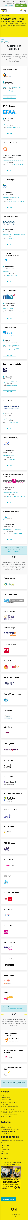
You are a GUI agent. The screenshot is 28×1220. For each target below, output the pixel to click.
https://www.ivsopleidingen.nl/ (11, 197)
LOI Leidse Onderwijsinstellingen (11, 254)
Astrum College (9, 578)
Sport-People (8, 401)
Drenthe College (10, 644)
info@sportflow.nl (11, 459)
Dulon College (9, 661)
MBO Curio (8, 727)
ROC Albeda (8, 760)
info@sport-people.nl (12, 422)
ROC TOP (7, 876)
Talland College (9, 959)
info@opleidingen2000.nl (13, 349)
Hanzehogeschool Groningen (10, 1035)
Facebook (6, 1145)
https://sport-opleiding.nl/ (9, 382)
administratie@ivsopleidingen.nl (15, 201)
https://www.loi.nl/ (8, 271)
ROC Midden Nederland (12, 810)
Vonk (6, 992)
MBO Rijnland (9, 744)
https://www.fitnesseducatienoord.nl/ (13, 161)
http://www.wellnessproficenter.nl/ (12, 529)
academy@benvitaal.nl (13, 91)
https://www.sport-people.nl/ (10, 419)
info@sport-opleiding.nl (13, 385)
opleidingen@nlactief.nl (14, 551)
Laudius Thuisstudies (10, 216)
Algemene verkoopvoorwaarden (10, 1129)
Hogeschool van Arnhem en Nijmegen (14, 1051)
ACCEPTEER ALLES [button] (21, 5)
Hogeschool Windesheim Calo (13, 1068)
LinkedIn (5, 1147)
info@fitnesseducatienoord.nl (15, 164)
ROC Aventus (8, 777)
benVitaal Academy (10, 69)
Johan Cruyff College (11, 677)
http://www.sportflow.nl (9, 455)
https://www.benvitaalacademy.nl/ (12, 87)
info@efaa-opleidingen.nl (13, 127)
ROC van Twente (10, 909)
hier (21, 570)
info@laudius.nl (11, 238)
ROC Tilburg (8, 860)
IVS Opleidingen (9, 180)
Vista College (9, 975)
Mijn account (4, 1126)
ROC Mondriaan (9, 826)
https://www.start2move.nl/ (10, 492)
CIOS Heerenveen (10, 595)
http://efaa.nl (6, 124)
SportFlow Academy (10, 438)
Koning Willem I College (12, 694)
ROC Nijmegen (9, 843)
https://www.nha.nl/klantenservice (16, 312)
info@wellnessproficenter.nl (14, 533)
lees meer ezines (8, 1199)
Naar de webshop (6, 1127)
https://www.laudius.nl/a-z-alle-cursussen (14, 234)
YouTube (5, 1153)
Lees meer (9, 97)
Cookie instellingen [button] (8, 5)
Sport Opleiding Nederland (12, 364)
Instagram (6, 1149)
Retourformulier (5, 1133)
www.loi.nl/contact (12, 275)
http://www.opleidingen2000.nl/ (11, 345)
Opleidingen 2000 (9, 327)
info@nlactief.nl (9, 1104)
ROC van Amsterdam (11, 893)
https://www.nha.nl (8, 308)
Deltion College (9, 628)
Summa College (9, 942)
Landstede (8, 711)
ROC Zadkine (8, 926)
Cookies (15, 1216)
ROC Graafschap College (13, 793)
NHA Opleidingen (9, 290)
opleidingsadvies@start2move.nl (16, 496)
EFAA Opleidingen (9, 106)
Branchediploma (5, 41)
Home (2, 39)
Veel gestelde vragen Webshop (9, 1131)
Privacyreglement (15, 1214)
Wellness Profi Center (11, 512)
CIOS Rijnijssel (9, 611)
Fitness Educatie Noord (11, 143)
